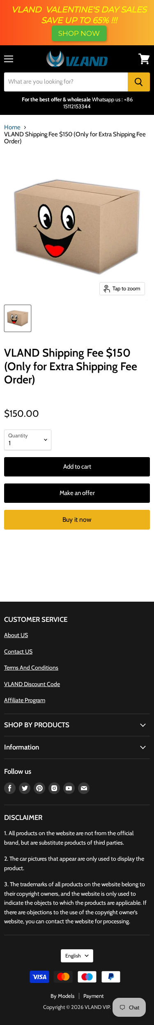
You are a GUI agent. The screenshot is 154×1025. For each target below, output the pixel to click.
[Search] (139, 81)
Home (12, 127)
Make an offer (77, 493)
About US (16, 635)
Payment (93, 995)
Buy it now (77, 519)
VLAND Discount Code (32, 684)
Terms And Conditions (31, 667)
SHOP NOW (79, 33)
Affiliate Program (24, 700)
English (73, 956)
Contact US (18, 651)
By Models (62, 995)
